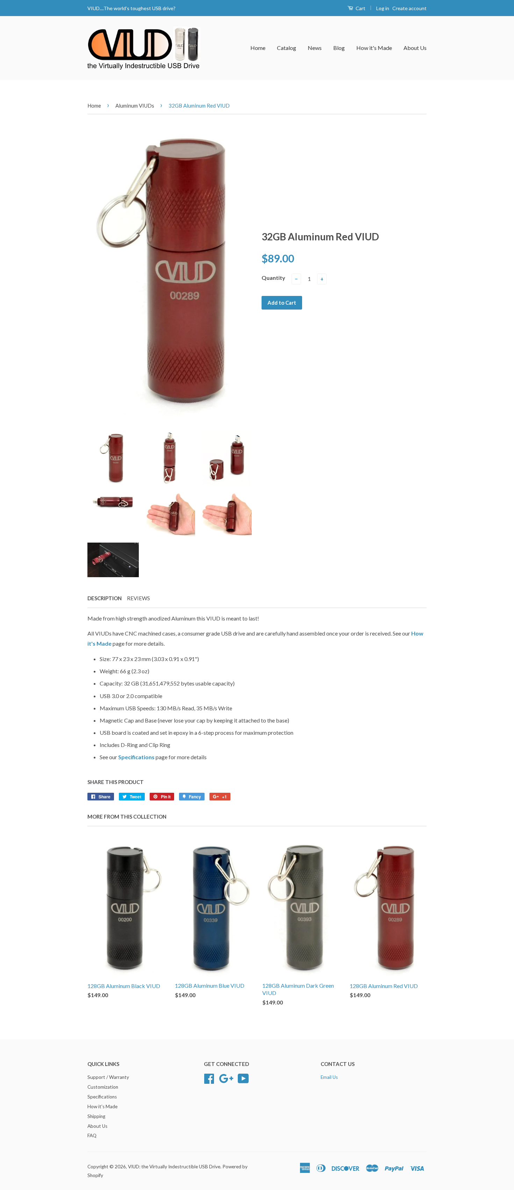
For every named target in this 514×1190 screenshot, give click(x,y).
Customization (102, 1087)
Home (257, 47)
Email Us (329, 1077)
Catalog (286, 47)
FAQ (92, 1135)
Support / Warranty (108, 1077)
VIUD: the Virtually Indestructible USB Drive (174, 1166)
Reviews (138, 598)
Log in (382, 8)
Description (104, 598)
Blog (339, 47)
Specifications (137, 757)
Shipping (96, 1116)
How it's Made (374, 47)
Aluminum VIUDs (134, 105)
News (315, 47)
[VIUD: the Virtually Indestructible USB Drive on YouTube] (243, 1078)
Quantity (273, 277)
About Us (415, 47)
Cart (360, 8)
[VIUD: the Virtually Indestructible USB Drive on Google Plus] (226, 1078)
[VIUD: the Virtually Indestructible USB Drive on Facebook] (209, 1078)
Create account (409, 8)
